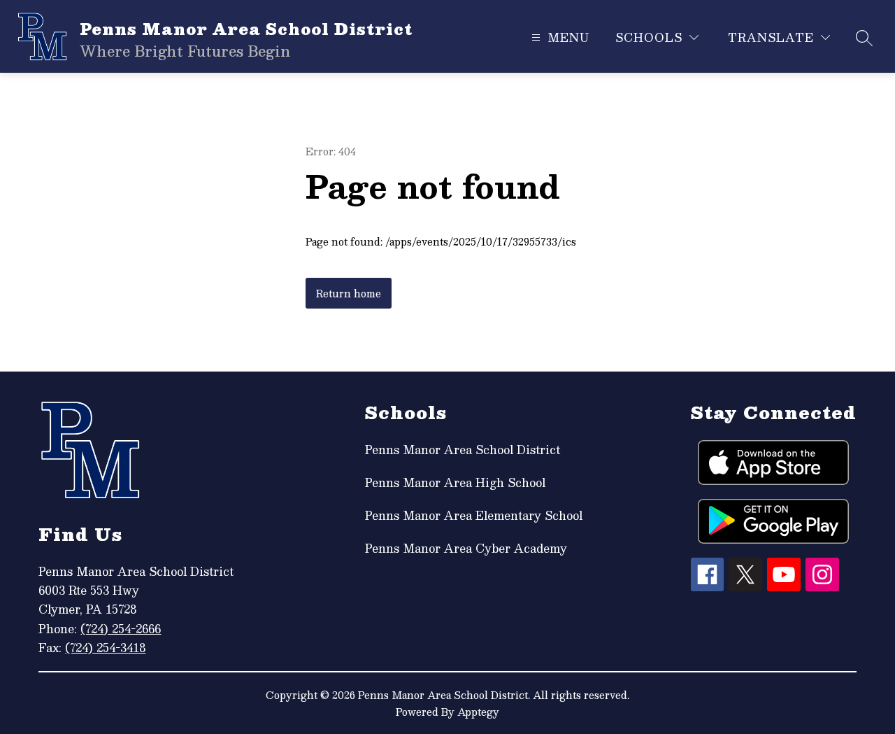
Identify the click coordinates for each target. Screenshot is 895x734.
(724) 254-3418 (105, 647)
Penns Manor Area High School (455, 482)
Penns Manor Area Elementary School (473, 515)
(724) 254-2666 (120, 628)
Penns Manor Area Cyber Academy (466, 548)
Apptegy (478, 711)
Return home (348, 293)
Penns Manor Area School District (462, 449)
